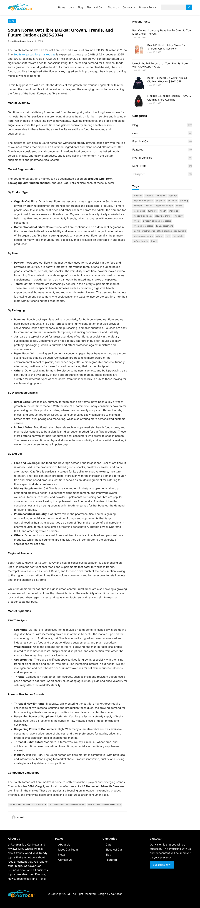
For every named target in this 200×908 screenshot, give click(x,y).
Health (163, 211)
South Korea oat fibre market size (34, 54)
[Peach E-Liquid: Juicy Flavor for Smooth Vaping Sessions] (138, 50)
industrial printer (163, 216)
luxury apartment (164, 226)
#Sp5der (173, 195)
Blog (12, 21)
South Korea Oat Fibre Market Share (67, 804)
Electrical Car (140, 141)
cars (135, 133)
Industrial (173, 211)
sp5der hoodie (141, 241)
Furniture (152, 211)
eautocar (116, 893)
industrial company (143, 216)
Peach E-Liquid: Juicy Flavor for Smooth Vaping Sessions (166, 47)
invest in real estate (143, 226)
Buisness (160, 200)
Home (61, 7)
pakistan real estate (143, 236)
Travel (154, 241)
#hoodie (149, 195)
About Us (64, 844)
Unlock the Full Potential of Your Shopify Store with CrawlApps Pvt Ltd (160, 65)
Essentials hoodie (164, 205)
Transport (138, 174)
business (172, 200)
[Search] (189, 7)
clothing (184, 200)
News (61, 854)
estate (179, 205)
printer (159, 236)
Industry (178, 216)
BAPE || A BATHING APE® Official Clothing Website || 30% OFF (167, 80)
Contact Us (65, 859)
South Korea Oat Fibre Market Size (104, 804)
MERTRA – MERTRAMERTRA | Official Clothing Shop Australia (169, 98)
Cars (108, 844)
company (138, 205)
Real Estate (139, 166)
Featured (138, 149)
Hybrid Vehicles (142, 157)
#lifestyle (161, 195)
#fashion (138, 195)
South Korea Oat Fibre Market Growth (27, 804)
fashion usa (139, 211)
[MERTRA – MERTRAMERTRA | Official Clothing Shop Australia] (138, 101)
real (168, 236)
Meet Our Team (68, 849)
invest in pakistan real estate (157, 221)
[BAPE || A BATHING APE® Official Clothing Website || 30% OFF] (138, 83)
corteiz (149, 205)
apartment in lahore (143, 200)
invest (137, 221)
